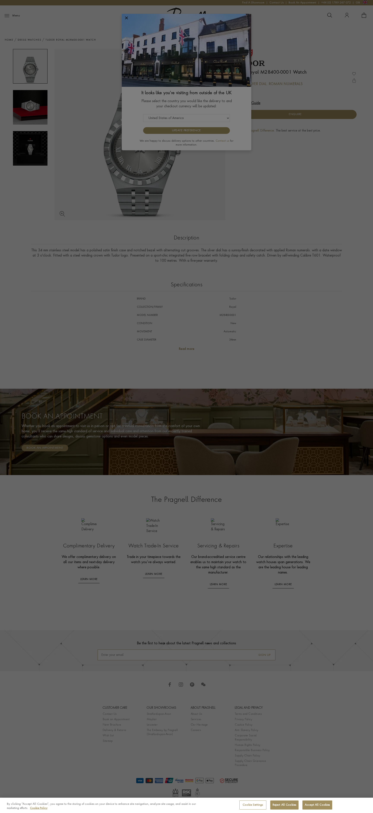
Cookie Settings (253, 804)
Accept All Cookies (317, 804)
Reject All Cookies (284, 804)
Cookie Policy (38, 808)
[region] (186, 805)
